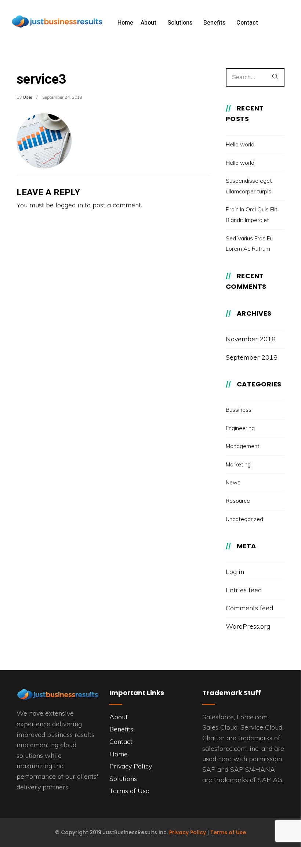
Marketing (238, 464)
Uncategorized (244, 519)
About (148, 22)
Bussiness (238, 409)
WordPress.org (248, 626)
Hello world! (240, 144)
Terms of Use (129, 790)
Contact (247, 22)
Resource (238, 500)
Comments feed (249, 608)
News (233, 482)
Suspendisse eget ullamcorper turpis (249, 186)
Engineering (240, 428)
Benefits (214, 22)
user (27, 97)
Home (125, 22)
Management (243, 446)
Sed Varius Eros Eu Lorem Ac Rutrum (249, 243)
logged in (69, 205)
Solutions (179, 22)
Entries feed (244, 590)
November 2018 (251, 339)
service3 (41, 79)
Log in (235, 571)
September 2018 (252, 357)
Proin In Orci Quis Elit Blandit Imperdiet (252, 214)
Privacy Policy (130, 766)
